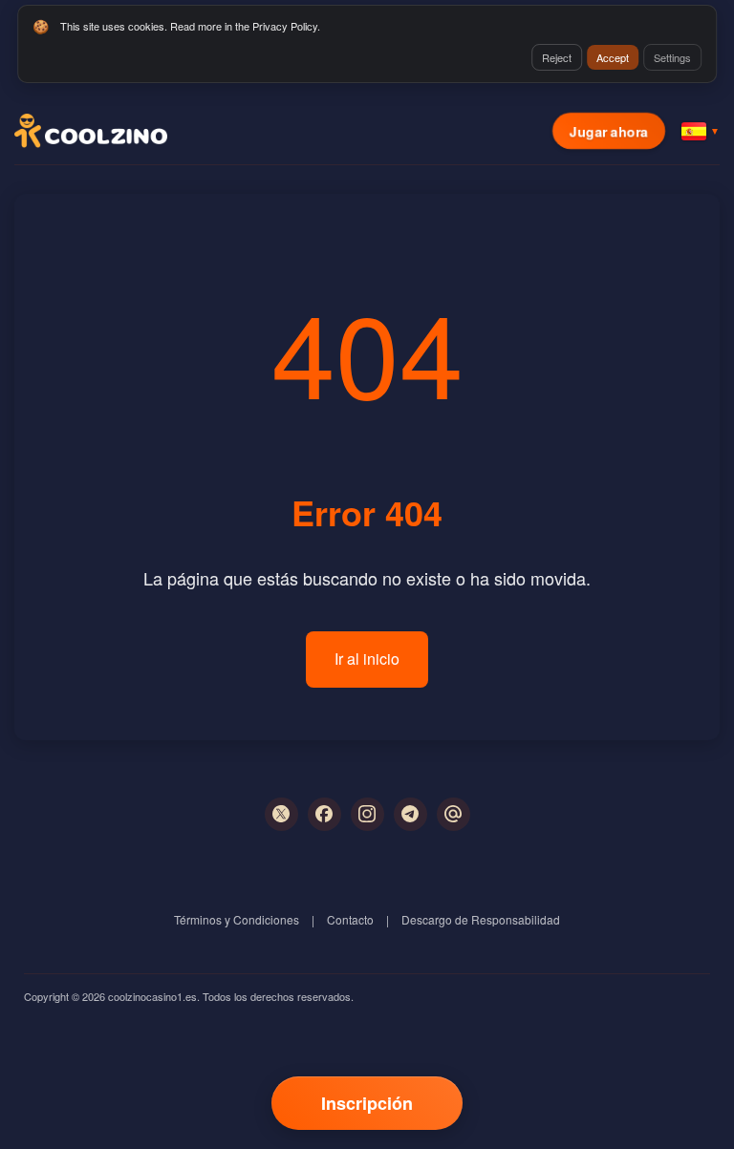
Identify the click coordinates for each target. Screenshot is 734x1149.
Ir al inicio (367, 659)
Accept (612, 57)
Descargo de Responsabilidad (480, 919)
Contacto (350, 919)
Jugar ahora (609, 130)
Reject (557, 57)
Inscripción (367, 1103)
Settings (672, 57)
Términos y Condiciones (236, 919)
